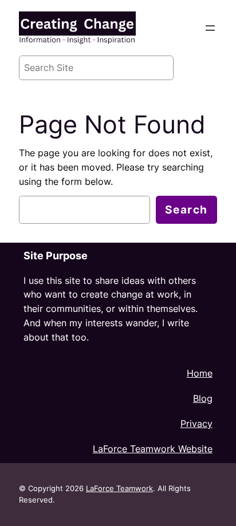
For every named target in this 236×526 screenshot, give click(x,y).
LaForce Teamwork (119, 488)
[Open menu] (210, 28)
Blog (203, 398)
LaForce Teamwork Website (153, 448)
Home (200, 373)
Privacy (196, 423)
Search (186, 209)
